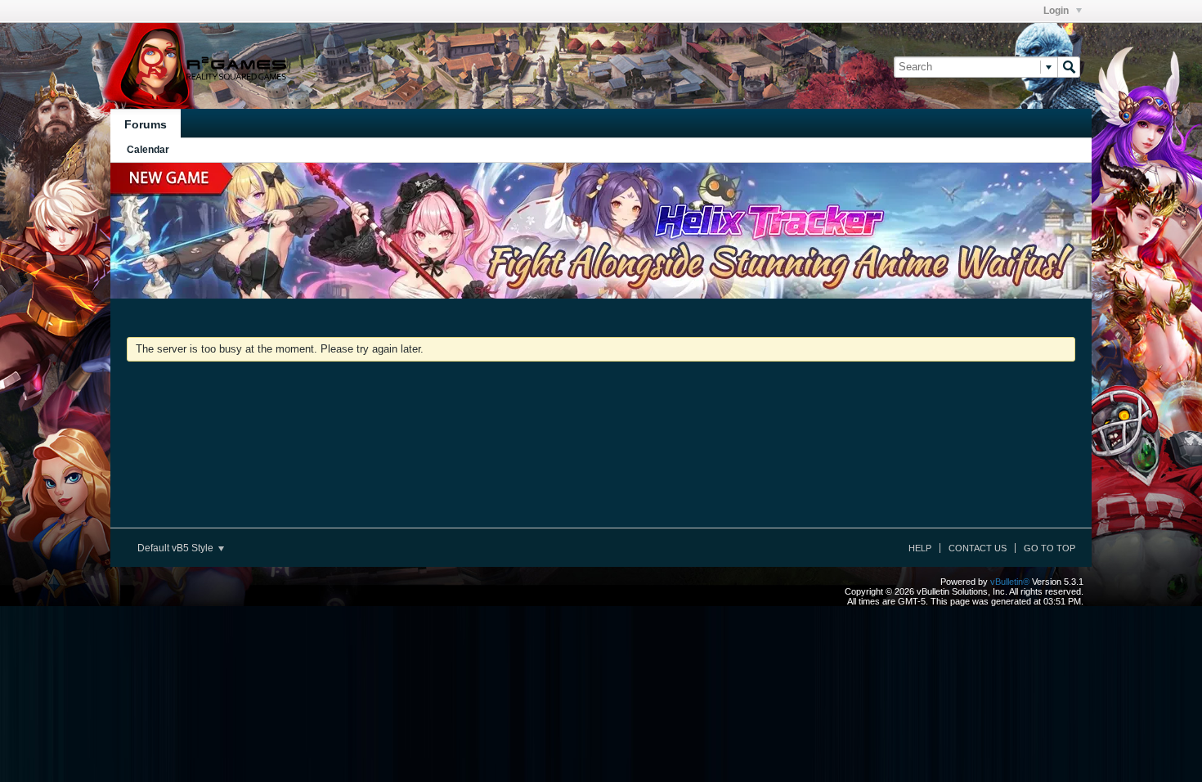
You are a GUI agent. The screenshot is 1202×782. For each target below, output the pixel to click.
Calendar (148, 149)
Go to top (1049, 548)
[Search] (1068, 67)
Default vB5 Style (176, 548)
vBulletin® (1009, 581)
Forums (145, 124)
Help (919, 548)
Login (1057, 10)
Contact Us (978, 548)
